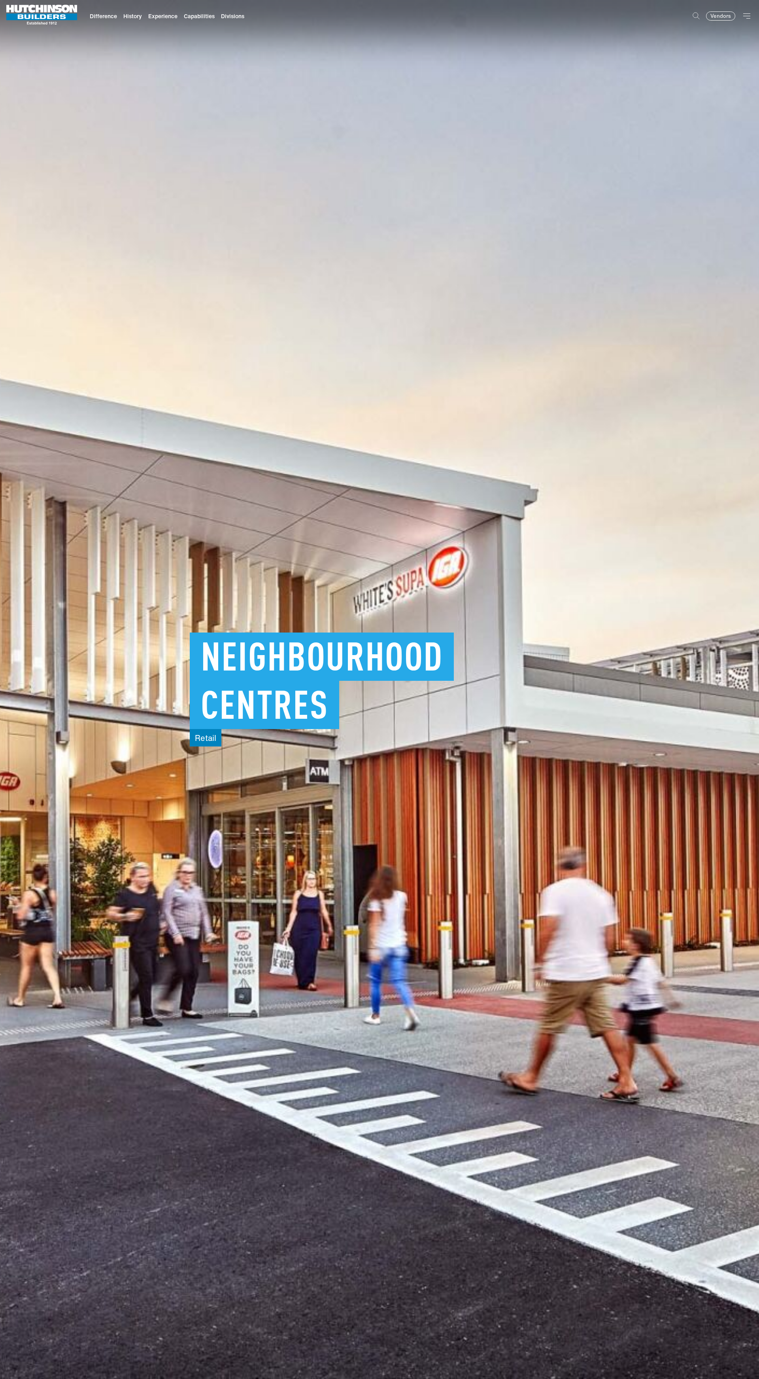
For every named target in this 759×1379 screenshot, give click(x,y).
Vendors (720, 16)
